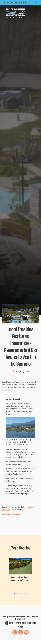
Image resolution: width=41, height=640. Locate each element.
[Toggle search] (36, 2)
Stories (13, 3)
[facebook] (20, 632)
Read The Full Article (11, 514)
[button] (37, 575)
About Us (22, 3)
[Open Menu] (34, 13)
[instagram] (14, 632)
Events (6, 3)
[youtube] (26, 632)
